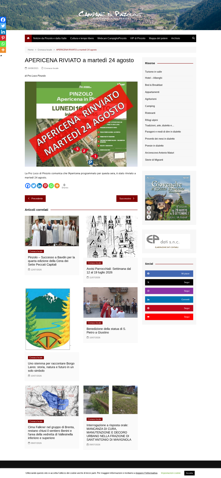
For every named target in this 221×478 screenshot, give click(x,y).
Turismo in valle (153, 71)
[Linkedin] (39, 185)
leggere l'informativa (146, 473)
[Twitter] (33, 185)
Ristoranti (150, 113)
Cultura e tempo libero (82, 38)
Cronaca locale (51, 68)
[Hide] (1, 55)
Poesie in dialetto (154, 145)
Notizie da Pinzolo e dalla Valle (50, 38)
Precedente (37, 198)
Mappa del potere (158, 38)
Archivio (175, 38)
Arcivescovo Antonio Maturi (159, 152)
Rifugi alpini (151, 120)
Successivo (125, 198)
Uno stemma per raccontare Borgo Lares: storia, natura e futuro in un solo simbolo (51, 367)
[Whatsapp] (51, 185)
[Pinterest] (45, 185)
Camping (150, 106)
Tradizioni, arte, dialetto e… (159, 125)
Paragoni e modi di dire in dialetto (163, 131)
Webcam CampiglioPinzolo (112, 38)
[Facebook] (27, 185)
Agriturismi (151, 99)
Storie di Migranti (154, 160)
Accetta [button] (189, 473)
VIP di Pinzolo (137, 38)
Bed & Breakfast (153, 85)
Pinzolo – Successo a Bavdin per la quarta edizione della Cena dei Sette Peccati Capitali (51, 261)
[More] (57, 185)
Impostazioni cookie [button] (171, 473)
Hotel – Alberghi (153, 78)
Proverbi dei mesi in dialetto (160, 138)
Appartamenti (152, 92)
